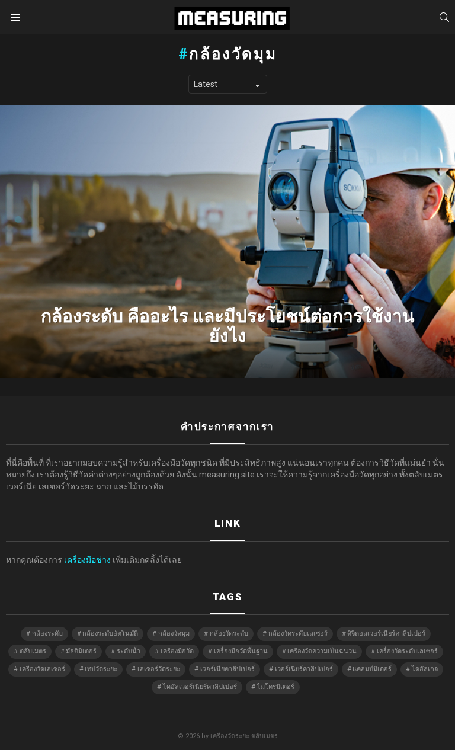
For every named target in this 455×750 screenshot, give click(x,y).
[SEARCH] (444, 17)
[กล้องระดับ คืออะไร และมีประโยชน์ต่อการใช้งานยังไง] (227, 241)
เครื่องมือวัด (177, 651)
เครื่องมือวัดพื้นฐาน (241, 651)
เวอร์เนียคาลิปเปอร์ (227, 669)
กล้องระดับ (47, 633)
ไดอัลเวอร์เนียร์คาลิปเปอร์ (200, 687)
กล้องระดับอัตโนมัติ (110, 633)
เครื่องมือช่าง (87, 560)
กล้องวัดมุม (174, 633)
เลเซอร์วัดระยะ (158, 669)
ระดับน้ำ (128, 651)
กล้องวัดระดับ (229, 633)
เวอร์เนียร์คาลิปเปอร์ (304, 669)
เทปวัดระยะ (101, 669)
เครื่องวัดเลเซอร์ (42, 669)
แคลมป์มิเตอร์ (372, 669)
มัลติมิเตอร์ (81, 651)
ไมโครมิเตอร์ (275, 687)
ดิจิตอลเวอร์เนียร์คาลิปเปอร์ (386, 633)
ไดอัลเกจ (425, 669)
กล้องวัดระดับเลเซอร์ (298, 633)
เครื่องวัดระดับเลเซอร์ (407, 651)
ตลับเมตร (33, 651)
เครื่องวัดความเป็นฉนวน (322, 651)
